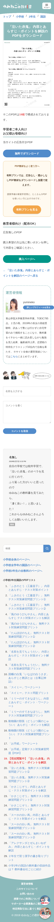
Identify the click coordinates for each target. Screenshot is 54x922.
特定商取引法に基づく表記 (27, 908)
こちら (14, 356)
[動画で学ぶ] (45, 900)
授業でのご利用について (27, 899)
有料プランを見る (27, 209)
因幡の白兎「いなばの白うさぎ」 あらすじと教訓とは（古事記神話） (28, 678)
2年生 (32, 16)
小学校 (20, 16)
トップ (7, 16)
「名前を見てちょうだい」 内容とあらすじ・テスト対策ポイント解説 (29, 655)
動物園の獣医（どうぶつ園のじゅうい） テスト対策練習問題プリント (29, 734)
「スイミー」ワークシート (24, 687)
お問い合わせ (27, 893)
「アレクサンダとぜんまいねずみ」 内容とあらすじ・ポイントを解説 (29, 847)
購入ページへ (27, 259)
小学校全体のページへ (16, 559)
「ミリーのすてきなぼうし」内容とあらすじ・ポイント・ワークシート (28, 702)
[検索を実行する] (47, 548)
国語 (43, 16)
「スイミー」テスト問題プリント (28, 692)
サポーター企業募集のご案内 (27, 903)
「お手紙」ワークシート (23, 743)
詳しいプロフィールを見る (38, 307)
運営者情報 (27, 884)
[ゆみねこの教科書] (17, 5)
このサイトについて (27, 889)
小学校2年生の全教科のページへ (22, 570)
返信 (12, 524)
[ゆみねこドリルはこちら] (45, 913)
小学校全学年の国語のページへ (22, 565)
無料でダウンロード (27, 153)
